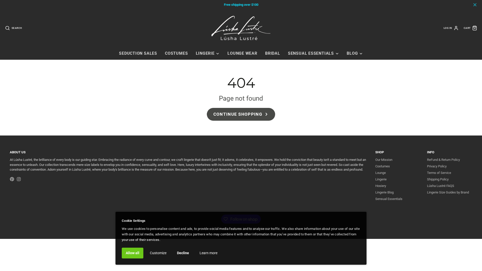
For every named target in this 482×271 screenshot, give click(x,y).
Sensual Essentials (311, 53)
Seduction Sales (138, 53)
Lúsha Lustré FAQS (440, 186)
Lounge (380, 173)
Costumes (176, 53)
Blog (352, 53)
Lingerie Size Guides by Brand (448, 192)
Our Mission (383, 160)
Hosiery (380, 186)
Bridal (272, 53)
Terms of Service (439, 173)
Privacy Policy (437, 166)
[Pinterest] (12, 179)
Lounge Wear (242, 53)
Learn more (208, 253)
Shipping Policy (438, 179)
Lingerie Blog (384, 192)
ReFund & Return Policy (443, 160)
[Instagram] (19, 179)
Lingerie (205, 53)
